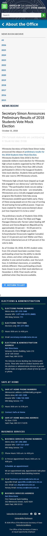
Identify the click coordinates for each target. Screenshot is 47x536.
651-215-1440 (21, 311)
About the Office (21, 24)
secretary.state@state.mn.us (23, 337)
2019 (4, 80)
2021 (4, 70)
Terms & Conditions (23, 525)
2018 (4, 85)
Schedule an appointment (16, 466)
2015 (4, 100)
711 (21, 317)
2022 (4, 65)
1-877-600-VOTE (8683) (26, 314)
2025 (4, 50)
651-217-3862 (23, 326)
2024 (4, 55)
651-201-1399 (21, 395)
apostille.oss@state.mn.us (30, 482)
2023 (4, 60)
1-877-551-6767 (22, 444)
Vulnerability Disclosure (23, 518)
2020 (4, 75)
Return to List (15, 285)
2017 (4, 90)
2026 (4, 45)
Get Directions (11, 348)
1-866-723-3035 (22, 398)
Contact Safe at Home (15, 412)
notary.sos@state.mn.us (28, 487)
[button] (43, 15)
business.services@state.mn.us (24, 479)
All (3, 40)
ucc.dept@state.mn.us (24, 485)
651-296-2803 (21, 442)
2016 (4, 95)
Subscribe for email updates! (17, 514)
